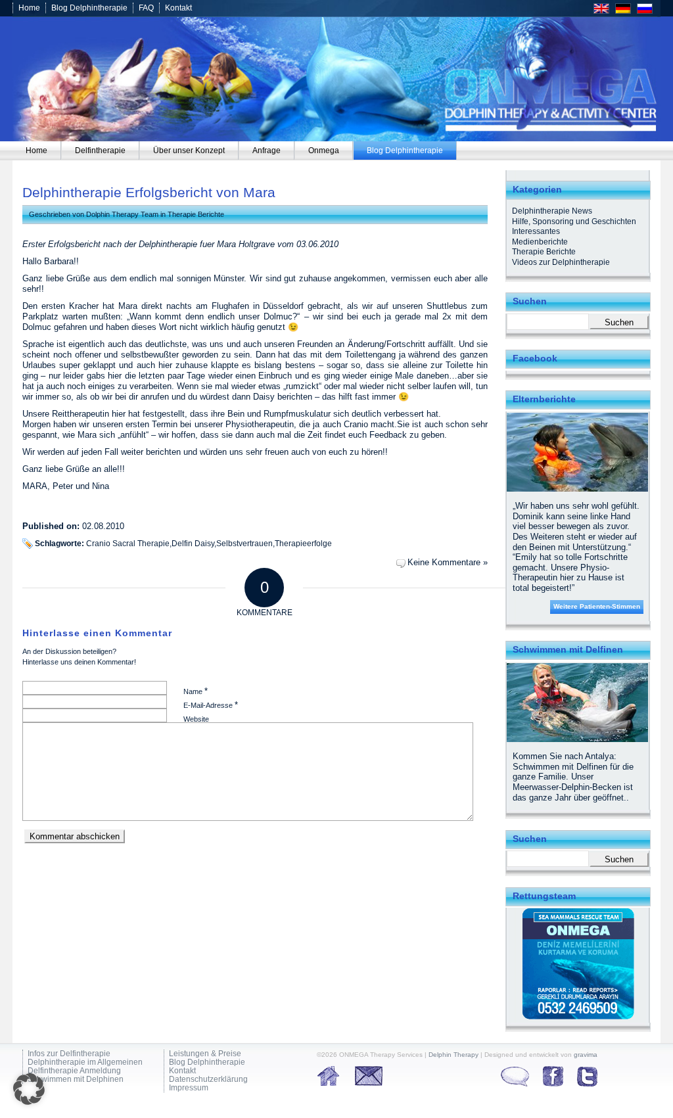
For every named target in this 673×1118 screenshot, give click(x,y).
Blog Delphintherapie (89, 7)
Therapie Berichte (196, 214)
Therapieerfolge (303, 543)
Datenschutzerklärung (208, 1079)
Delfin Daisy (193, 543)
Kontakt (178, 7)
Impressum (188, 1088)
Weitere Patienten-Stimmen (596, 606)
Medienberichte (540, 241)
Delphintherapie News (552, 211)
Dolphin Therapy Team (122, 214)
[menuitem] (36, 150)
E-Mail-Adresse (210, 705)
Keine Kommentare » (447, 562)
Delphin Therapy (453, 1054)
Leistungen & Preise (205, 1054)
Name (195, 691)
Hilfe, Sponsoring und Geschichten (574, 221)
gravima (585, 1054)
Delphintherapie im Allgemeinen (85, 1062)
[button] (29, 1089)
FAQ (146, 7)
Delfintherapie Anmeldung (74, 1071)
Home (29, 7)
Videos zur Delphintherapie (561, 262)
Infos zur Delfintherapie (69, 1054)
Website (196, 719)
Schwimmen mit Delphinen (76, 1079)
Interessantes (536, 231)
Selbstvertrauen (244, 543)
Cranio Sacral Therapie (128, 543)
